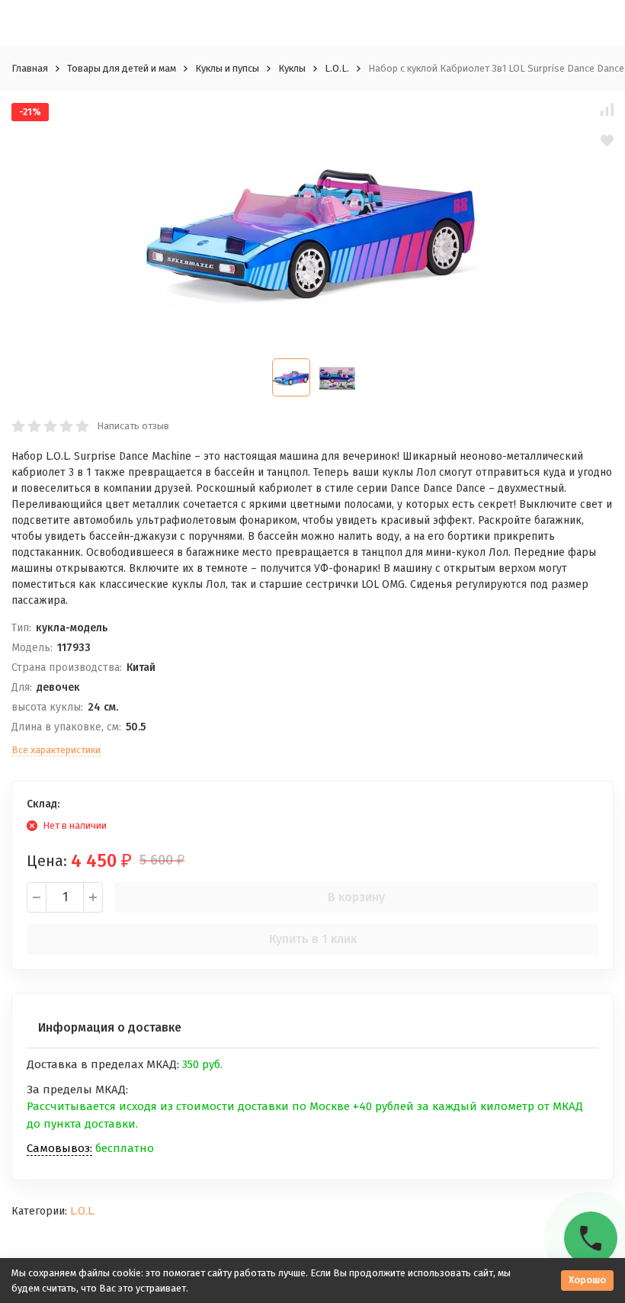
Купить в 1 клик (313, 939)
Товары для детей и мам (121, 68)
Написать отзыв (133, 426)
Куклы (292, 68)
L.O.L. (337, 68)
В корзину (356, 897)
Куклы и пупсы (227, 68)
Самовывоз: (59, 1148)
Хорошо (587, 1279)
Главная (29, 68)
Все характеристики (56, 750)
